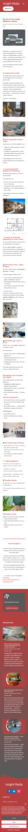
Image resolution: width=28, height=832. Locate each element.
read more (7, 667)
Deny (14, 822)
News (21, 24)
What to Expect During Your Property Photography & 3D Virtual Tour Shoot (12, 645)
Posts (4, 26)
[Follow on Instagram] (19, 791)
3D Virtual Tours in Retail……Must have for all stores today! (13, 737)
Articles (6, 651)
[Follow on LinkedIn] (14, 791)
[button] (26, 804)
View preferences (14, 826)
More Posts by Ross (12, 608)
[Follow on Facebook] (9, 791)
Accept (14, 818)
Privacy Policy (17, 829)
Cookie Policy (10, 829)
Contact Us (8, 8)
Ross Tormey (7, 24)
